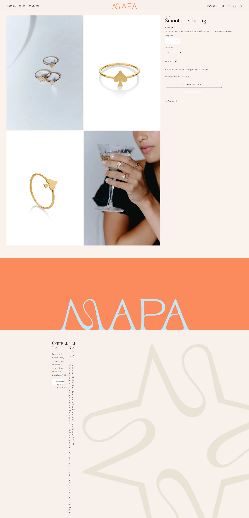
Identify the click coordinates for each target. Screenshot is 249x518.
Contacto (73, 429)
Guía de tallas (70, 372)
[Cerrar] (229, 6)
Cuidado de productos (70, 405)
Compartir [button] (173, 101)
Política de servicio (70, 484)
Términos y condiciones (70, 446)
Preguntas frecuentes (73, 406)
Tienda (73, 367)
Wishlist (169, 61)
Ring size (169, 36)
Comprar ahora (194, 92)
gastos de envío (195, 31)
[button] (223, 6)
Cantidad (169, 47)
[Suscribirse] (61, 382)
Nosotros (73, 382)
